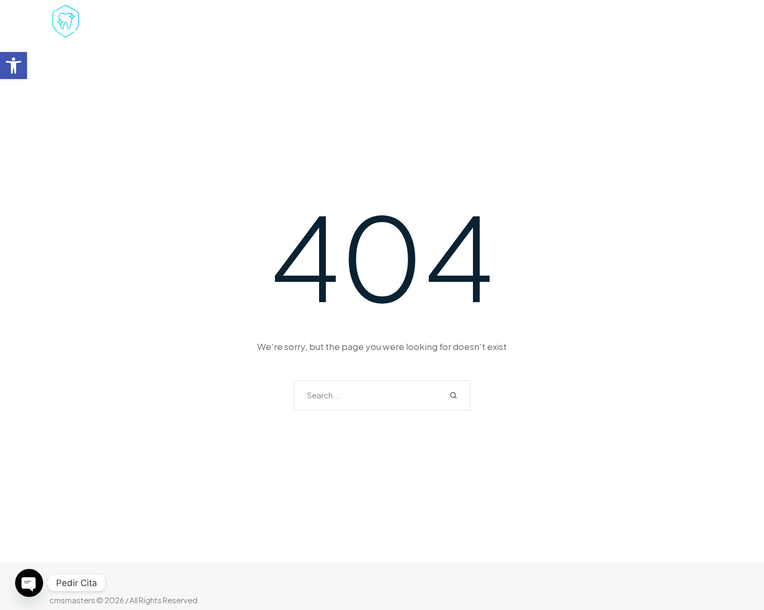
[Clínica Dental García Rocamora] (98, 23)
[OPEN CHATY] (29, 583)
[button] (13, 65)
